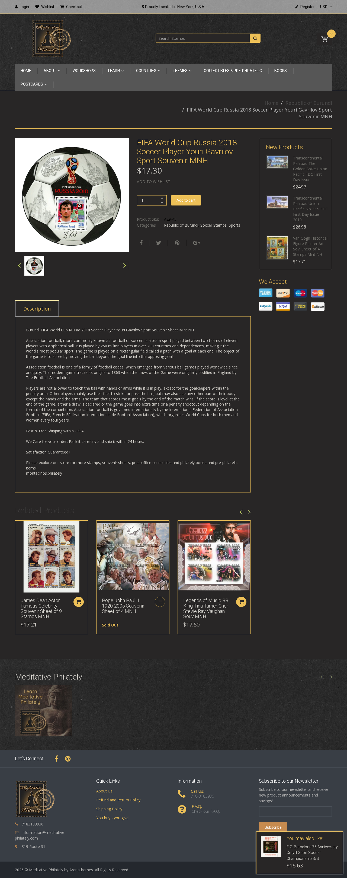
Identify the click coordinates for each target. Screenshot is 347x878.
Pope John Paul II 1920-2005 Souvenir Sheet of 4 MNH (123, 606)
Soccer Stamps (213, 225)
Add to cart (185, 200)
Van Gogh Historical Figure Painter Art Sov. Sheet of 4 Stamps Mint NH (310, 246)
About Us (104, 791)
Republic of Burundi (308, 103)
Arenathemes (81, 869)
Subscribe (273, 827)
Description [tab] (37, 308)
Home (271, 103)
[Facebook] (140, 243)
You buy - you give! (112, 817)
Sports (234, 225)
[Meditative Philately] (51, 38)
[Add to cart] (78, 602)
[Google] (195, 243)
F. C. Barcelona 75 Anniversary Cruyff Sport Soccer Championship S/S (312, 853)
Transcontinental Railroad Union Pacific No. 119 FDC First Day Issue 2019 (310, 208)
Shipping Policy (109, 808)
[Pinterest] (68, 758)
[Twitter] (158, 243)
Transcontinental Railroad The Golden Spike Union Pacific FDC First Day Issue (310, 168)
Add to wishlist (153, 181)
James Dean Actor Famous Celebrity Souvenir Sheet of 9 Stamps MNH (41, 608)
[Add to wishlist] (19, 527)
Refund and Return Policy (118, 799)
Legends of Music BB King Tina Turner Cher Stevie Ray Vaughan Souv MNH (205, 608)
